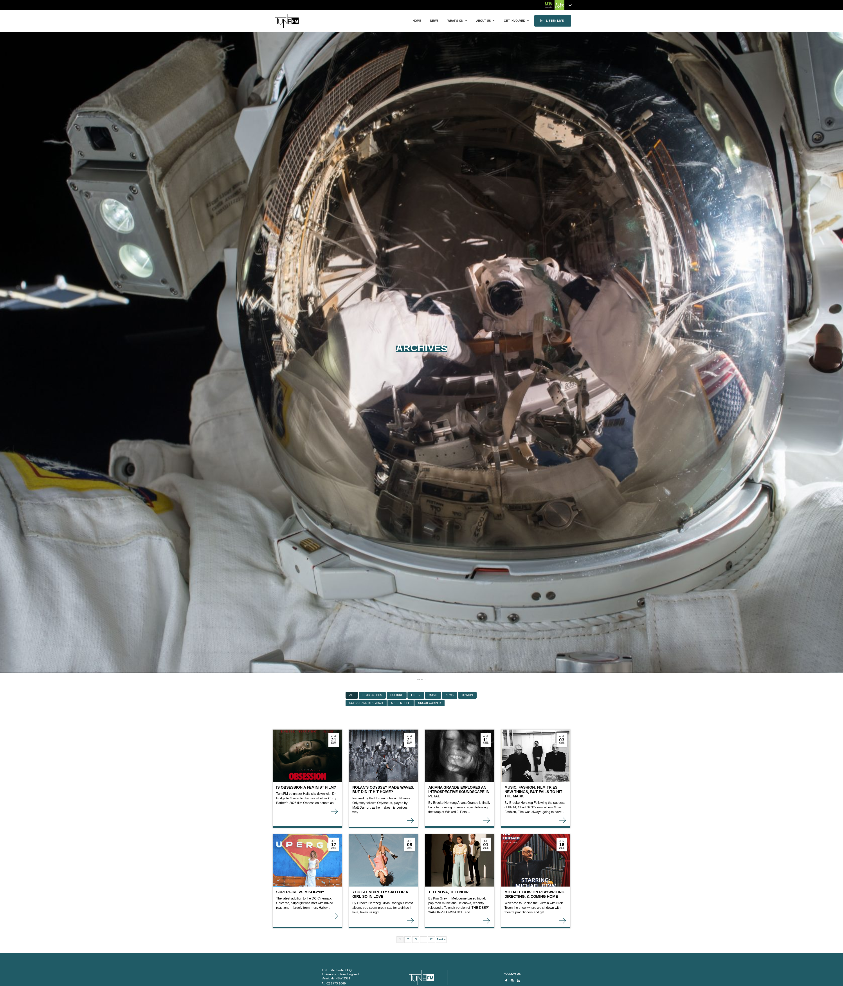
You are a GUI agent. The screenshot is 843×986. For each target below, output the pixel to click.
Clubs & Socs (372, 695)
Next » (441, 939)
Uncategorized (429, 703)
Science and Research (366, 703)
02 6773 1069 (335, 983)
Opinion (467, 695)
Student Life (400, 703)
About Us (483, 20)
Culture (396, 695)
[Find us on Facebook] (506, 980)
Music (433, 695)
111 (432, 939)
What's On (455, 20)
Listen (415, 695)
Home (417, 20)
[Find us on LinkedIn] (518, 980)
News (434, 20)
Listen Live (555, 20)
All (351, 695)
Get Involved (514, 20)
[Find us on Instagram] (512, 980)
